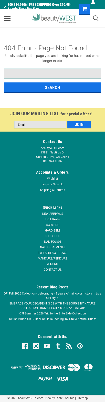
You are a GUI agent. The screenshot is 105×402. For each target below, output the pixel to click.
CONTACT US (53, 269)
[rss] (69, 346)
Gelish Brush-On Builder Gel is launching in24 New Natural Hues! (52, 319)
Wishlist (52, 178)
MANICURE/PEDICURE (52, 258)
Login (45, 184)
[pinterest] (80, 346)
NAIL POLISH (52, 241)
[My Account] (93, 2)
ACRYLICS (52, 225)
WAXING (52, 264)
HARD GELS (52, 230)
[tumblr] (58, 346)
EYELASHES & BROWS (52, 253)
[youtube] (47, 346)
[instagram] (36, 346)
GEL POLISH (52, 236)
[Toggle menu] (7, 18)
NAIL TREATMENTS (52, 247)
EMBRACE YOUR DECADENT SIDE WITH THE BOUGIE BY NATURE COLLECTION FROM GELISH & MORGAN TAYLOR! (52, 306)
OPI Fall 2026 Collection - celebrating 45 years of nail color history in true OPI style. (52, 296)
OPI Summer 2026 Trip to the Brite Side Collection (52, 313)
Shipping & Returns (52, 190)
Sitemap (82, 398)
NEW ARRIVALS (52, 213)
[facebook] (25, 346)
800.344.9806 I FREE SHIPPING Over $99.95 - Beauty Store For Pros (40, 6)
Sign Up (58, 184)
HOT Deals (52, 219)
